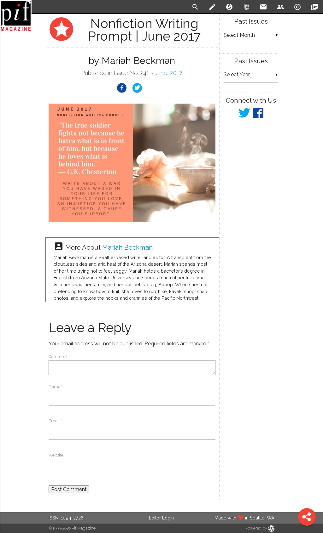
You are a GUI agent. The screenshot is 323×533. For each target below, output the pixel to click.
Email (55, 420)
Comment (59, 356)
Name (55, 386)
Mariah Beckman (127, 247)
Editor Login (161, 517)
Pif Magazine (84, 528)
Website (56, 455)
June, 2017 (168, 73)
